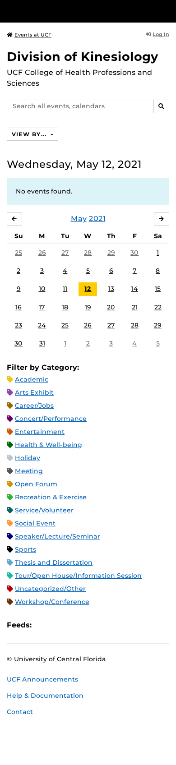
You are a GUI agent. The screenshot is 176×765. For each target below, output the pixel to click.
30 (134, 253)
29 (111, 253)
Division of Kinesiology (82, 56)
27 (65, 253)
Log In (161, 34)
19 (88, 307)
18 (65, 307)
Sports (25, 549)
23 (18, 325)
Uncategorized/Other (50, 589)
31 (42, 343)
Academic (31, 379)
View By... (30, 134)
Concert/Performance (51, 419)
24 (42, 325)
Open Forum (36, 484)
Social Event (35, 523)
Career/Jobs (34, 405)
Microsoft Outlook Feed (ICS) (58, 625)
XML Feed (89, 625)
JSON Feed (104, 625)
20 (111, 307)
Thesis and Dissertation (54, 562)
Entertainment (40, 432)
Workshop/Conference (52, 602)
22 (158, 307)
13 (111, 289)
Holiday (27, 458)
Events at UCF (32, 35)
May (79, 218)
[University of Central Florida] (68, 11)
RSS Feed (74, 625)
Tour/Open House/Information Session (78, 575)
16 (18, 307)
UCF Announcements (42, 679)
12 (87, 289)
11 (65, 289)
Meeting (29, 471)
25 (18, 253)
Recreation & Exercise (51, 497)
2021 (97, 218)
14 (134, 289)
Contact (20, 712)
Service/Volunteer (44, 510)
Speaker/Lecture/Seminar (57, 536)
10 (42, 289)
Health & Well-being (48, 445)
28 (88, 253)
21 (135, 307)
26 (42, 253)
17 (42, 307)
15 (158, 289)
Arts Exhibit (34, 392)
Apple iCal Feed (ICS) (43, 625)
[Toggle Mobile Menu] (167, 10)
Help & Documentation (45, 695)
